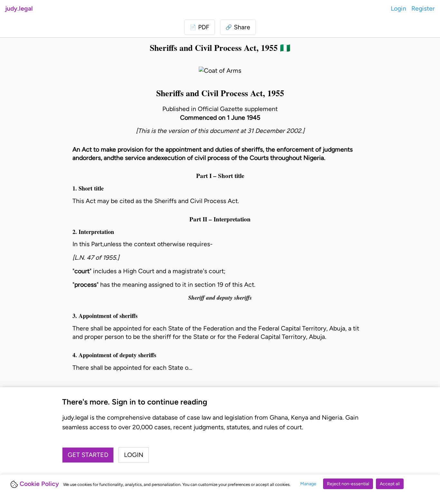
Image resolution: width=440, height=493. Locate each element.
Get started (88, 455)
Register (423, 8)
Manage (308, 484)
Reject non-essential (348, 484)
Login (398, 8)
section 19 (209, 284)
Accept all (390, 484)
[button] (238, 27)
